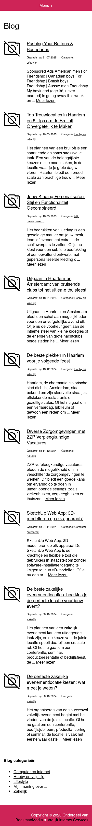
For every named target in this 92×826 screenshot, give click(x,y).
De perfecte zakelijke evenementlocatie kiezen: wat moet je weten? (56, 682)
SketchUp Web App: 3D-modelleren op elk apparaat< (55, 515)
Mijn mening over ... (30, 786)
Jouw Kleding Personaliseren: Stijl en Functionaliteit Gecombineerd (56, 202)
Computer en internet (31, 771)
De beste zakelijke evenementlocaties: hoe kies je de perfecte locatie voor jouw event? (57, 597)
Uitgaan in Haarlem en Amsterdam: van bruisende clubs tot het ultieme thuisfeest (56, 284)
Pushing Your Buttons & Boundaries (50, 46)
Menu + (46, 5)
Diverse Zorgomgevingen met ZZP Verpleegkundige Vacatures (56, 437)
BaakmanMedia (29, 819)
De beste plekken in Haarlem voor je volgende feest (55, 358)
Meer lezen (45, 100)
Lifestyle (32, 62)
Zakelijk (31, 456)
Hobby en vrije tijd (28, 776)
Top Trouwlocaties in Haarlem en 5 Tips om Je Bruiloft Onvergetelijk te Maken (56, 120)
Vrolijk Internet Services (68, 819)
